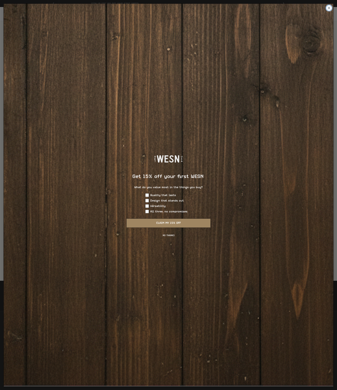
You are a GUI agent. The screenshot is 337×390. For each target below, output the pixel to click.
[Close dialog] (329, 8)
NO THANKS (168, 235)
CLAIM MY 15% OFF (168, 223)
